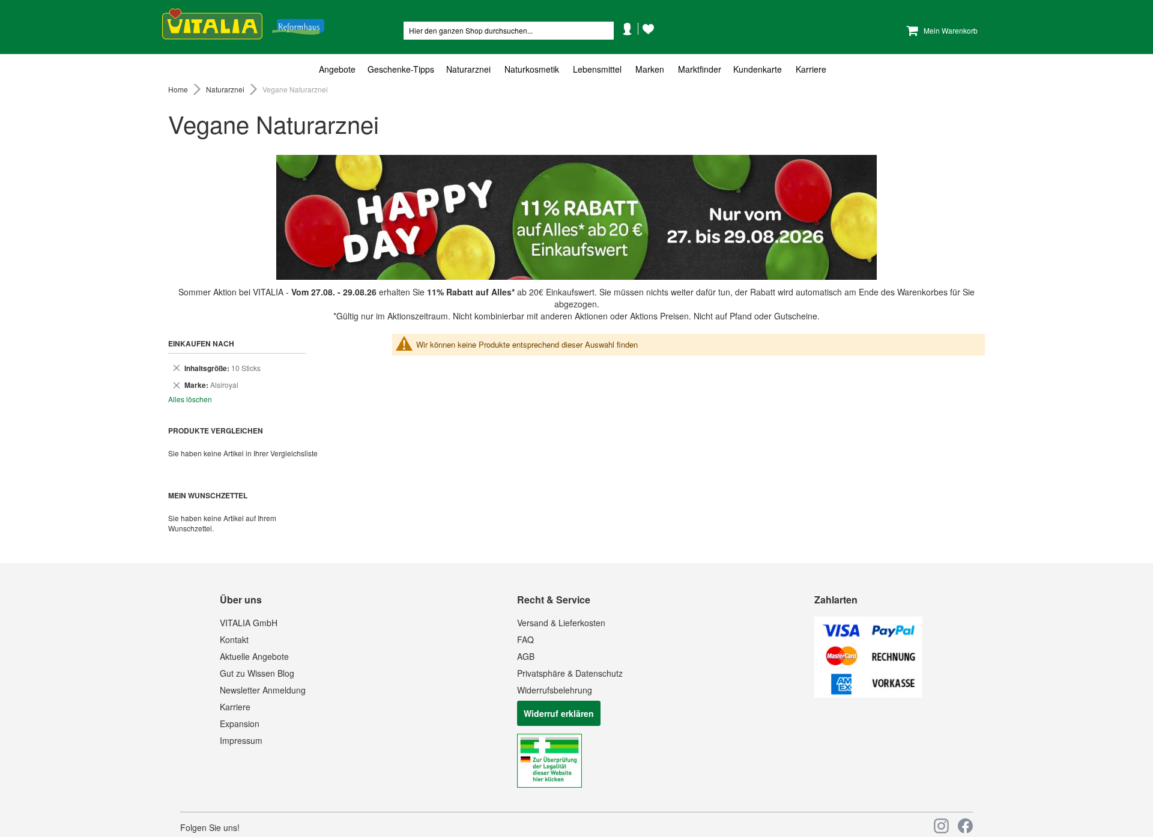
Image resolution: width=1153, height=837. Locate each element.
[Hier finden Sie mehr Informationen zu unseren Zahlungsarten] (868, 694)
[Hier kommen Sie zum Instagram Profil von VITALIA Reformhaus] (941, 825)
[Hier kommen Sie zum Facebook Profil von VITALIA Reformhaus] (965, 825)
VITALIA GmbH (248, 623)
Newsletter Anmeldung (263, 690)
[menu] (576, 69)
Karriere (235, 707)
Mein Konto (632, 47)
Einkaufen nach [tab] (201, 343)
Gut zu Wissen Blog (257, 673)
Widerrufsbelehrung (554, 690)
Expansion (239, 724)
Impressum (241, 740)
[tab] (576, 69)
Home (179, 89)
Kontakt (234, 639)
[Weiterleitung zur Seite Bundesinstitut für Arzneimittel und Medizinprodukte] (549, 784)
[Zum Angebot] (576, 217)
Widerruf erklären (559, 713)
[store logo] (243, 24)
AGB (525, 656)
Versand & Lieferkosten (561, 623)
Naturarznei (226, 89)
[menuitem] (340, 69)
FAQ (525, 639)
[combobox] (509, 31)
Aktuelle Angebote (254, 656)
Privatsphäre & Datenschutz (570, 673)
